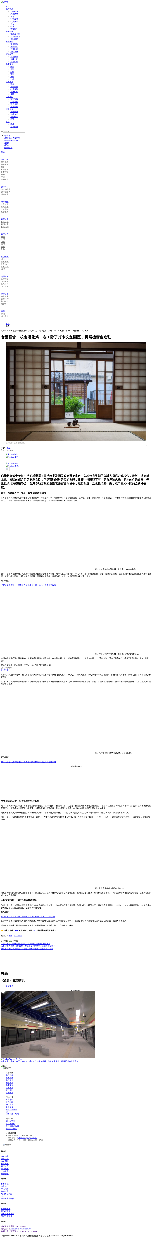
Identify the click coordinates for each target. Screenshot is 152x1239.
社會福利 (14, 89)
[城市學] (5, 2)
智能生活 (14, 59)
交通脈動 (9, 97)
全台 (12, 67)
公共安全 (14, 22)
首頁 (8, 324)
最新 (8, 6)
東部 (12, 77)
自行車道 (14, 107)
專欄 (12, 124)
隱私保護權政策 (12, 1126)
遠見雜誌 (9, 1102)
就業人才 (14, 114)
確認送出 (5, 670)
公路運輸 (14, 102)
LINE (16, 930)
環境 (12, 84)
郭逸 (8, 448)
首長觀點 (14, 11)
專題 (8, 122)
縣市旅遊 (9, 64)
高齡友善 (14, 52)
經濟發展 (9, 109)
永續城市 (9, 82)
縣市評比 (9, 32)
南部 (12, 74)
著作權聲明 (10, 1124)
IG (34, 930)
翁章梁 (7, 136)
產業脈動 (14, 112)
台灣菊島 (8, 148)
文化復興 (14, 44)
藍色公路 (14, 104)
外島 (12, 79)
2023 (6, 143)
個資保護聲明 (11, 1129)
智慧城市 (9, 54)
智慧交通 (14, 57)
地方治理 (9, 9)
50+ (7, 1112)
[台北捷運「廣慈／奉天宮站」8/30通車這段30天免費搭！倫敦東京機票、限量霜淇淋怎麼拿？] (76, 1024)
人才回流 (14, 49)
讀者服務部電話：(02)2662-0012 (14, 1226)
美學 (8, 326)
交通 (12, 27)
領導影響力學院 (12, 1114)
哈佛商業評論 (11, 1110)
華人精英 (5, 1189)
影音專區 (9, 1100)
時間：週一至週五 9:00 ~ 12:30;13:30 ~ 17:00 (19, 1231)
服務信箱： (5, 1229)
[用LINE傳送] (12, 454)
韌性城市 (14, 87)
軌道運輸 (14, 99)
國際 (12, 94)
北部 (12, 69)
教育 (12, 17)
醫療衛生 (14, 29)
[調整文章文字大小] (8, 470)
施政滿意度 (15, 34)
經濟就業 (14, 14)
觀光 (12, 24)
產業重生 (14, 47)
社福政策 (14, 19)
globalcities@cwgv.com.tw (27, 1138)
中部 (12, 72)
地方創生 (9, 42)
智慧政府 (14, 62)
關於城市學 (10, 1121)
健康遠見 (9, 1107)
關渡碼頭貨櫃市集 (12, 138)
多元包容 (14, 92)
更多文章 (9, 986)
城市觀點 (14, 127)
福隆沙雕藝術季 (11, 141)
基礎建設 (14, 117)
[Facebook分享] (12, 457)
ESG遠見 (9, 1105)
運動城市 (14, 39)
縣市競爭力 (15, 37)
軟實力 (13, 119)
